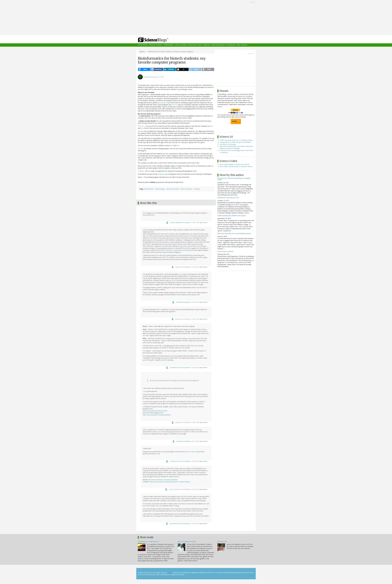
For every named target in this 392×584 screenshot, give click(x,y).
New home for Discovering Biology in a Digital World (233, 179)
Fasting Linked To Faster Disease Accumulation (235, 142)
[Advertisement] (196, 17)
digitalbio (142, 51)
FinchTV (174, 105)
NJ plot (141, 171)
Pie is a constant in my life (187, 541)
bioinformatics (149, 189)
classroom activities (172, 189)
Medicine (206, 45)
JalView (141, 131)
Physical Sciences (155, 45)
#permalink (203, 222)
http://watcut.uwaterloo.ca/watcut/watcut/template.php (175, 250)
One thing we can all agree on (148, 541)
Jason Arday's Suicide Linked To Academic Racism (236, 166)
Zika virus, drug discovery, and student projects (234, 233)
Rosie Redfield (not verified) (180, 222)
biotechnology (160, 189)
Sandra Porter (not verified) (180, 367)
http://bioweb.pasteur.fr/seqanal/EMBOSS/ (157, 415)
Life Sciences (143, 45)
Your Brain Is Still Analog (228, 144)
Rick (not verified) (183, 441)
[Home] (157, 39)
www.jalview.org (163, 103)
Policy (199, 45)
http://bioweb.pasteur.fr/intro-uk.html (155, 411)
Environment (168, 45)
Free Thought (242, 45)
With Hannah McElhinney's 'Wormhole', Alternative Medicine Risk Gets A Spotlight (236, 147)
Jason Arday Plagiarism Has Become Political (234, 164)
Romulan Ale (222, 541)
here (211, 126)
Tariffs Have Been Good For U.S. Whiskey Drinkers (236, 140)
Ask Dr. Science (190, 452)
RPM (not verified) (183, 302)
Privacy (169, 572)
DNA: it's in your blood (225, 251)
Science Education (186, 189)
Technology (231, 45)
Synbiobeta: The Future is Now (228, 198)
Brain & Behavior (218, 45)
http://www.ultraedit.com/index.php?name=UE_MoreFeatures (170, 482)
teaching (196, 189)
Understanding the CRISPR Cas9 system (231, 216)
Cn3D (141, 149)
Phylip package (163, 174)
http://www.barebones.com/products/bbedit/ (162, 480)
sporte (148, 77)
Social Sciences (181, 45)
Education (192, 45)
